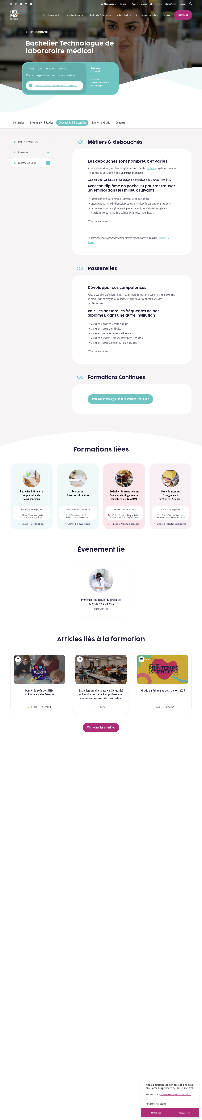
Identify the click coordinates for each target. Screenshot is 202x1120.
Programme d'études (41, 122)
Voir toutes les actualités (101, 727)
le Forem (151, 168)
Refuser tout (156, 1112)
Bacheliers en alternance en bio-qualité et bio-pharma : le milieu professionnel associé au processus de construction (101, 694)
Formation (19, 122)
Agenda (144, 3)
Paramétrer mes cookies (156, 1103)
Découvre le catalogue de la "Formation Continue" (120, 399)
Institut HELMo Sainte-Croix (175, 517)
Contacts (120, 122)
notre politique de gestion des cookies (175, 1094)
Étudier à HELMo (101, 122)
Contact (183, 3)
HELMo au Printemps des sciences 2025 (163, 690)
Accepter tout (184, 1112)
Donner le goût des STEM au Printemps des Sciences (39, 692)
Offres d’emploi (171, 3)
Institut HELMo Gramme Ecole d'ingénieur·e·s (124, 516)
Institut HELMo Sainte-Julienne (63, 75)
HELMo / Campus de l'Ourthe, (40, 75)
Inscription (183, 15)
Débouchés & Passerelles (72, 122)
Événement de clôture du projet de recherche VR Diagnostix (101, 602)
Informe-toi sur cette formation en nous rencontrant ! (56, 85)
